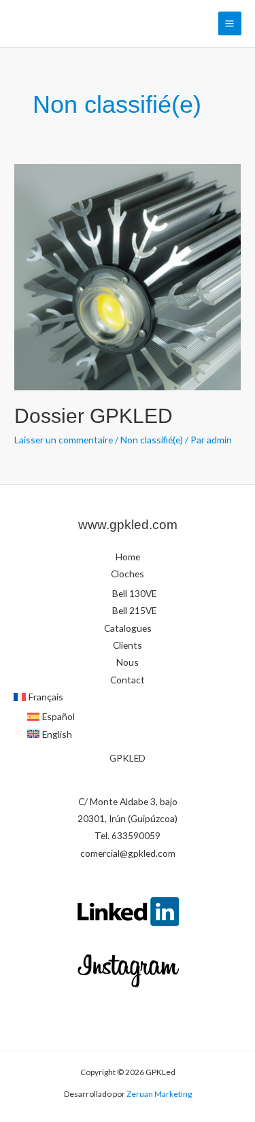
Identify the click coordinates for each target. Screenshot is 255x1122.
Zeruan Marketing (158, 1094)
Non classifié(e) (151, 439)
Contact (127, 679)
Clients (127, 645)
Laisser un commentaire (63, 439)
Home (128, 556)
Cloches (127, 573)
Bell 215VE (134, 610)
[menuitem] (127, 696)
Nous (127, 662)
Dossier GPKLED (93, 416)
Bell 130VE (134, 593)
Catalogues (128, 628)
